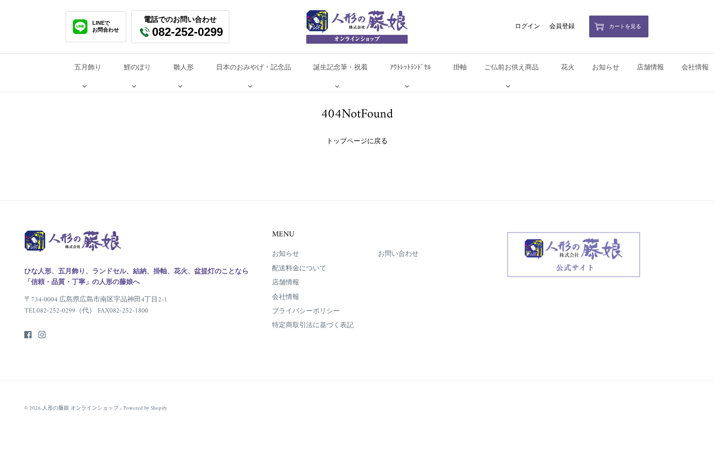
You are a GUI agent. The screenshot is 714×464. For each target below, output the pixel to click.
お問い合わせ (398, 254)
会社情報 (285, 297)
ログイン (527, 26)
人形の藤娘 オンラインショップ (81, 408)
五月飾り (88, 68)
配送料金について (299, 269)
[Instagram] (42, 334)
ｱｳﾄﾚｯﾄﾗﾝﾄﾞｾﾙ (410, 68)
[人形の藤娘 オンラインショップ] (357, 27)
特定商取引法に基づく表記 (313, 325)
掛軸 (460, 68)
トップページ (346, 141)
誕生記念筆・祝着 (340, 68)
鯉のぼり (137, 68)
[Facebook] (28, 334)
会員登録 (562, 26)
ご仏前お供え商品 (511, 68)
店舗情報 (650, 68)
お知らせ (605, 68)
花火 (568, 68)
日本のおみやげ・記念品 (253, 68)
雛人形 (183, 68)
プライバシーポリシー (306, 311)
